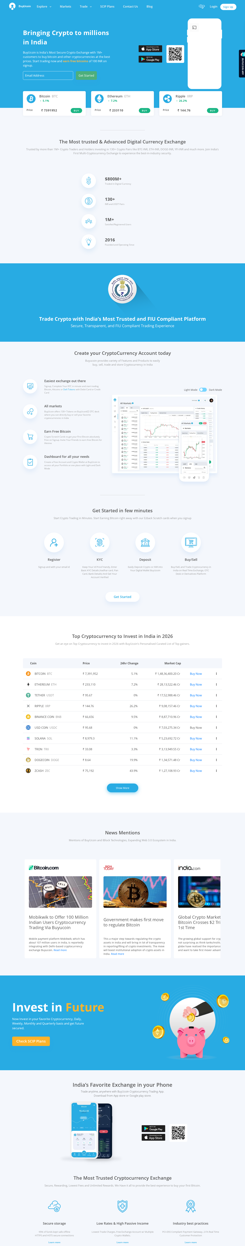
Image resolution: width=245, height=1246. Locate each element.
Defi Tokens (69, 389)
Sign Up (228, 7)
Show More (122, 788)
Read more (60, 950)
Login (213, 6)
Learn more (54, 1242)
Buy (76, 110)
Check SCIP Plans (31, 1041)
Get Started (86, 75)
